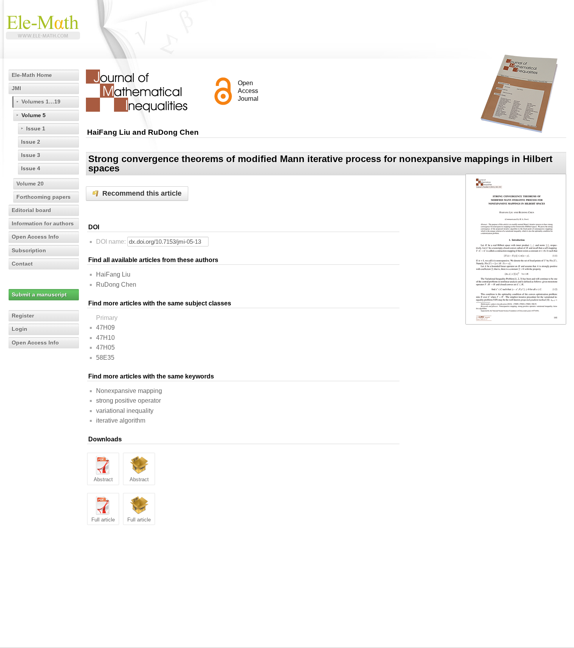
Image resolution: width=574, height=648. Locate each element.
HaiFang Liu (113, 274)
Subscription (29, 250)
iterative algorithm (120, 420)
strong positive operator (128, 400)
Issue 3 (30, 155)
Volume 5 (33, 115)
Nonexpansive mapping (129, 390)
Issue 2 (30, 142)
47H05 (105, 347)
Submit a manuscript (39, 294)
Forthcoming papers (43, 197)
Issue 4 (30, 168)
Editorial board (31, 210)
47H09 (105, 327)
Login (19, 329)
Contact (22, 264)
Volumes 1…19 (41, 101)
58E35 (105, 357)
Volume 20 (30, 183)
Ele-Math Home (32, 75)
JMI (16, 88)
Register (23, 315)
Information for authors (43, 223)
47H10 (105, 337)
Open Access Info (35, 237)
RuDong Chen (116, 284)
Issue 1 (35, 128)
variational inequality (124, 410)
